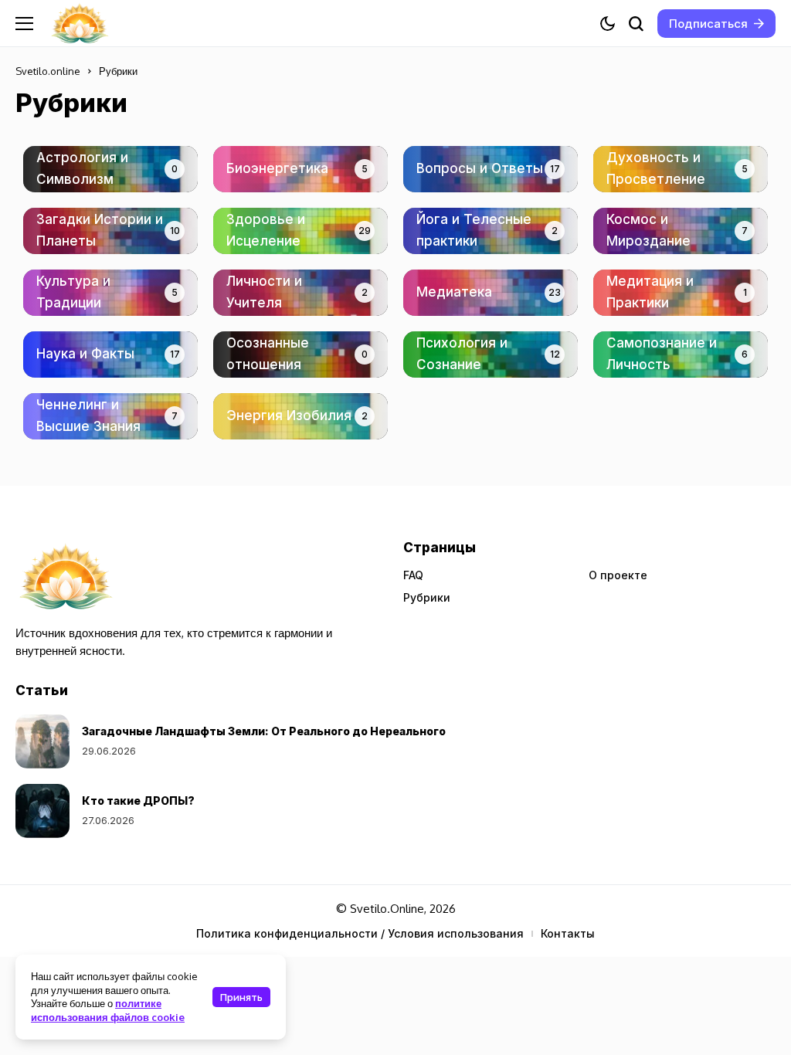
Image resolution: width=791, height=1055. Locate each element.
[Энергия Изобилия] (300, 416)
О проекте (618, 575)
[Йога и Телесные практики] (490, 231)
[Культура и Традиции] (110, 293)
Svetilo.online (47, 71)
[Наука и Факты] (110, 354)
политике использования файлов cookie (108, 1010)
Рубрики (426, 597)
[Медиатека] (490, 293)
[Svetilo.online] (79, 23)
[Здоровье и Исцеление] (300, 231)
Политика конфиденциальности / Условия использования (360, 933)
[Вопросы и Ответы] (490, 169)
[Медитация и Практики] (680, 293)
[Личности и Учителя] (300, 293)
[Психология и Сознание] (490, 354)
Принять (241, 997)
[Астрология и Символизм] (110, 169)
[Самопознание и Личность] (680, 354)
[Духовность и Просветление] (680, 169)
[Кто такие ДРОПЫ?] (42, 811)
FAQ (413, 575)
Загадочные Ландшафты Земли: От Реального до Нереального (264, 731)
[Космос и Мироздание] (680, 231)
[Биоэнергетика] (300, 169)
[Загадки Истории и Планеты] (110, 231)
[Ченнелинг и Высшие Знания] (110, 416)
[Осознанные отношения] (300, 354)
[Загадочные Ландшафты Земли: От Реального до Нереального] (42, 741)
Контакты (568, 933)
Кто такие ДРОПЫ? (138, 800)
